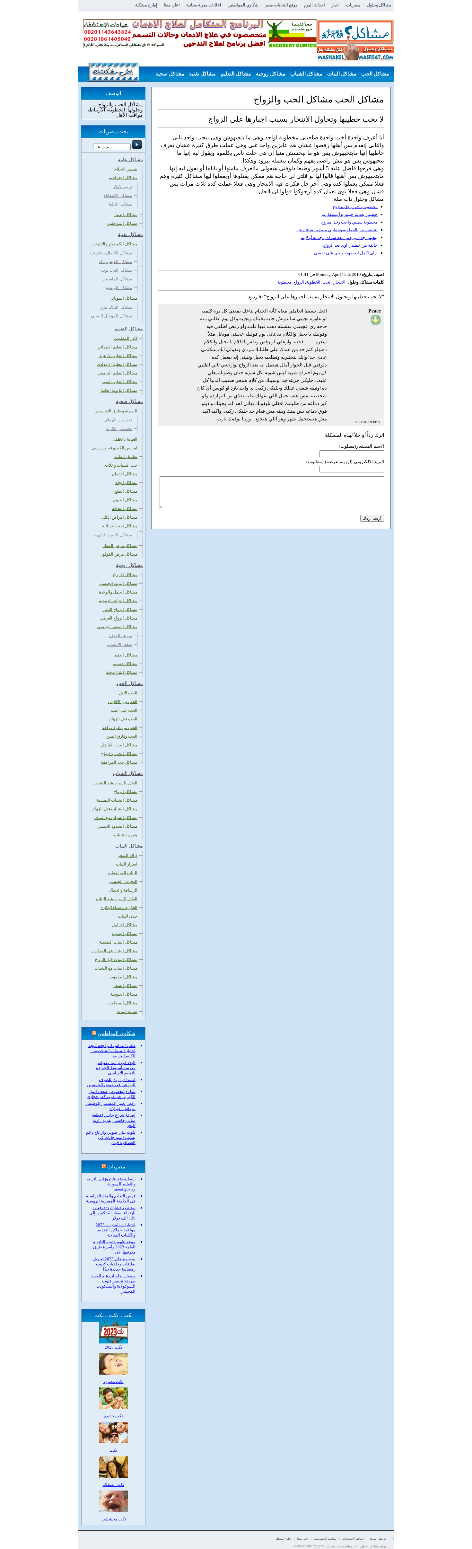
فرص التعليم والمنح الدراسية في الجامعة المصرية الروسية (110, 1198)
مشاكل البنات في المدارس (114, 950)
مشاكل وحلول (379, 5)
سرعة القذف (120, 635)
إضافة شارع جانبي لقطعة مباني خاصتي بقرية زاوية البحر (113, 1120)
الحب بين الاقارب (122, 701)
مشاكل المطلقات (122, 1002)
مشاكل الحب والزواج (119, 753)
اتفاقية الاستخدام (353, 1538)
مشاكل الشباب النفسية (117, 800)
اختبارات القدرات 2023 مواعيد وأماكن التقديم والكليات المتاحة (115, 1229)
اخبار (335, 5)
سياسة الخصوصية (325, 1538)
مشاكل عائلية (120, 204)
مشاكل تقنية (202, 73)
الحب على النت (124, 710)
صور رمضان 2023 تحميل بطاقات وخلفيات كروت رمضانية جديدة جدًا (114, 1264)
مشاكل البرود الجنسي (118, 583)
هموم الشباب (125, 834)
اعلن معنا (172, 5)
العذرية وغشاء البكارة (119, 907)
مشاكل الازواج (125, 574)
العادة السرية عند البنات (116, 898)
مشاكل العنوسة (123, 994)
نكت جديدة (113, 1415)
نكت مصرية (113, 1381)
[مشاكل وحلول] (355, 59)
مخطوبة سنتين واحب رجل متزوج (349, 222)
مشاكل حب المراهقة (119, 762)
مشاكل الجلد (126, 482)
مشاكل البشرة (124, 933)
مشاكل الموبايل (123, 298)
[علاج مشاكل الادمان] (200, 46)
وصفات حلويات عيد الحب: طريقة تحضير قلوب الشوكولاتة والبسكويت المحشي (113, 1283)
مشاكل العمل (125, 214)
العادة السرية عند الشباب (115, 782)
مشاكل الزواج (125, 791)
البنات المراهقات (122, 872)
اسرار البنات (126, 864)
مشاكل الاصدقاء (118, 195)
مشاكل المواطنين (121, 223)
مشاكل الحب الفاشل (119, 745)
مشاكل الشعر (125, 985)
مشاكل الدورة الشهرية (112, 534)
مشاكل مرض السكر (119, 545)
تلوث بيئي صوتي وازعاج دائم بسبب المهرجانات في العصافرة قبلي (110, 1137)
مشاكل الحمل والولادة (118, 592)
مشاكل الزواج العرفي (118, 618)
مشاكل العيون (125, 499)
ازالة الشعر (127, 855)
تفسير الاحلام (125, 169)
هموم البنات (127, 1011)
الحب (327, 282)
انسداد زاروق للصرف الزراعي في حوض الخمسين (111, 1082)
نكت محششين (113, 1519)
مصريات (353, 5)
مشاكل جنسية (125, 663)
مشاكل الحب (375, 73)
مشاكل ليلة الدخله (121, 672)
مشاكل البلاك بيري (116, 307)
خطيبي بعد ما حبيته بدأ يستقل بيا (349, 214)
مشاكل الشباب (306, 73)
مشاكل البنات (341, 73)
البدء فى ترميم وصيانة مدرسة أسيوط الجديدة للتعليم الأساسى (115, 1067)
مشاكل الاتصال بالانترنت (111, 253)
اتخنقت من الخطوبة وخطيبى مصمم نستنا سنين (336, 229)
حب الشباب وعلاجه (120, 465)
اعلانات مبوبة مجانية (203, 5)
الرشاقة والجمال (123, 890)
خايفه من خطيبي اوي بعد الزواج (350, 245)
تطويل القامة (125, 456)
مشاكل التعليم (236, 73)
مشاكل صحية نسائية (119, 526)
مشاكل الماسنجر (117, 279)
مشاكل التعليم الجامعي (117, 373)
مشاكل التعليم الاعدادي (117, 364)
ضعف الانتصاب (119, 644)
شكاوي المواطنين (243, 5)
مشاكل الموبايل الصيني (111, 315)
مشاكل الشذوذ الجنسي (117, 826)
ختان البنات (127, 916)
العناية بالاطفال (124, 439)
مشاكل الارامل (124, 924)
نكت (113, 1450)
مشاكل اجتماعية (123, 177)
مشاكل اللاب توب (116, 270)
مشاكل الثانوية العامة (119, 390)
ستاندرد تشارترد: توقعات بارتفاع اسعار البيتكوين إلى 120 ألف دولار (112, 1212)
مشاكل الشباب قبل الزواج (114, 808)
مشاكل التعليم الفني (119, 381)
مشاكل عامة (375, 89)
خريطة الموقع (378, 1538)
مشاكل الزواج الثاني (119, 609)
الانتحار (339, 282)
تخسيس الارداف (118, 420)
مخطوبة (284, 282)
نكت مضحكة (113, 1484)
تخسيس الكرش (118, 428)
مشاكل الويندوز (118, 287)
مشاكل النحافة (124, 508)
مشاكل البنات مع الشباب (115, 968)
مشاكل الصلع (125, 491)
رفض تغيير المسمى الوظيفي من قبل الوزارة (110, 1106)
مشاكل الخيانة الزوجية (118, 600)
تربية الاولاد (122, 186)
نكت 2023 (113, 1347)
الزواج (298, 282)
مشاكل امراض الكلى (119, 517)
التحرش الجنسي (123, 881)
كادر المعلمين (125, 338)
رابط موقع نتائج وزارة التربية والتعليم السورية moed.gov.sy (111, 1184)
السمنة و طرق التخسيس (115, 411)
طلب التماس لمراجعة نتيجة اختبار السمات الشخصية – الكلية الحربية (111, 1050)
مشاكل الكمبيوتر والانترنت (114, 244)
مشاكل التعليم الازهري (118, 355)
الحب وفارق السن (121, 736)
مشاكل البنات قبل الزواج (116, 959)
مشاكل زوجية (270, 73)
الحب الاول (128, 693)
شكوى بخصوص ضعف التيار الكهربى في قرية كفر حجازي (111, 1094)
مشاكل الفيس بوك (115, 261)
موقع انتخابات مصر (281, 5)
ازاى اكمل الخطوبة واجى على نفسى (346, 253)
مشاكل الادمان (124, 473)
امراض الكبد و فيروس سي (114, 447)
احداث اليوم (314, 5)
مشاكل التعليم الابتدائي (117, 347)
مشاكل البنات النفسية (118, 942)
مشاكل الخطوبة (123, 976)
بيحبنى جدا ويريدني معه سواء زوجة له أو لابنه (339, 237)
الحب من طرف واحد (119, 727)
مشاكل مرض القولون (118, 554)
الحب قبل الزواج (123, 719)
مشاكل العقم (125, 655)
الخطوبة (313, 282)
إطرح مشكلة (146, 5)
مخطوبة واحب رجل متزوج (355, 206)
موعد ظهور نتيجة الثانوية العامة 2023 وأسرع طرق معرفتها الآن (114, 1246)
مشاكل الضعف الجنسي (117, 626)
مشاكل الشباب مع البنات (115, 817)
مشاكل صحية (169, 73)
